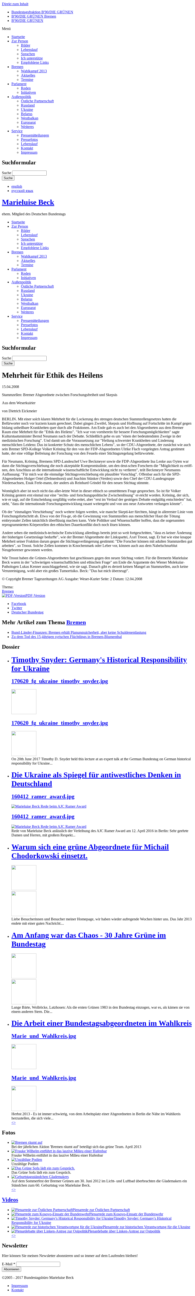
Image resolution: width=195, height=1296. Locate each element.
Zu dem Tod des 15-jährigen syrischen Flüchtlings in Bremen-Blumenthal (66, 637)
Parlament (18, 84)
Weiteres (27, 127)
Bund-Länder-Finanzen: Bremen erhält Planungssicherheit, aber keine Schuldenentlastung (78, 632)
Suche (7, 173)
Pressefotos (29, 139)
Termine (27, 80)
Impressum (29, 152)
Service (17, 131)
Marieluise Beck (28, 202)
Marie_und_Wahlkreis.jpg (43, 1036)
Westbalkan (29, 118)
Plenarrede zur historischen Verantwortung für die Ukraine (146, 1227)
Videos (10, 1200)
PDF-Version (35, 596)
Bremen (17, 67)
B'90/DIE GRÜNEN (27, 21)
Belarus (26, 114)
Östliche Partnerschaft (37, 101)
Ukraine (27, 110)
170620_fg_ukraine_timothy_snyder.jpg (59, 681)
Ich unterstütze (32, 58)
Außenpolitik (21, 97)
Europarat (28, 122)
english (16, 186)
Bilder (25, 45)
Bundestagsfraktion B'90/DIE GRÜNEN (42, 12)
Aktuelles (28, 75)
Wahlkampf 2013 (34, 71)
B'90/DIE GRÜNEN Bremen (33, 16)
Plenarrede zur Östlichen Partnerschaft (101, 1210)
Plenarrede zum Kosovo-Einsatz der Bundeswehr (126, 1214)
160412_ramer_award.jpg (42, 796)
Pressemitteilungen (35, 135)
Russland (28, 105)
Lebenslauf (29, 50)
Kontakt (27, 148)
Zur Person (19, 41)
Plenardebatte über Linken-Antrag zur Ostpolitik (124, 1231)
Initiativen (28, 92)
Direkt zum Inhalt (15, 4)
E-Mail (8, 1264)
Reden (26, 88)
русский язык (22, 191)
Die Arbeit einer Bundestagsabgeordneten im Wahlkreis (101, 1023)
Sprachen (28, 54)
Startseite (18, 37)
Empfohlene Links (35, 62)
